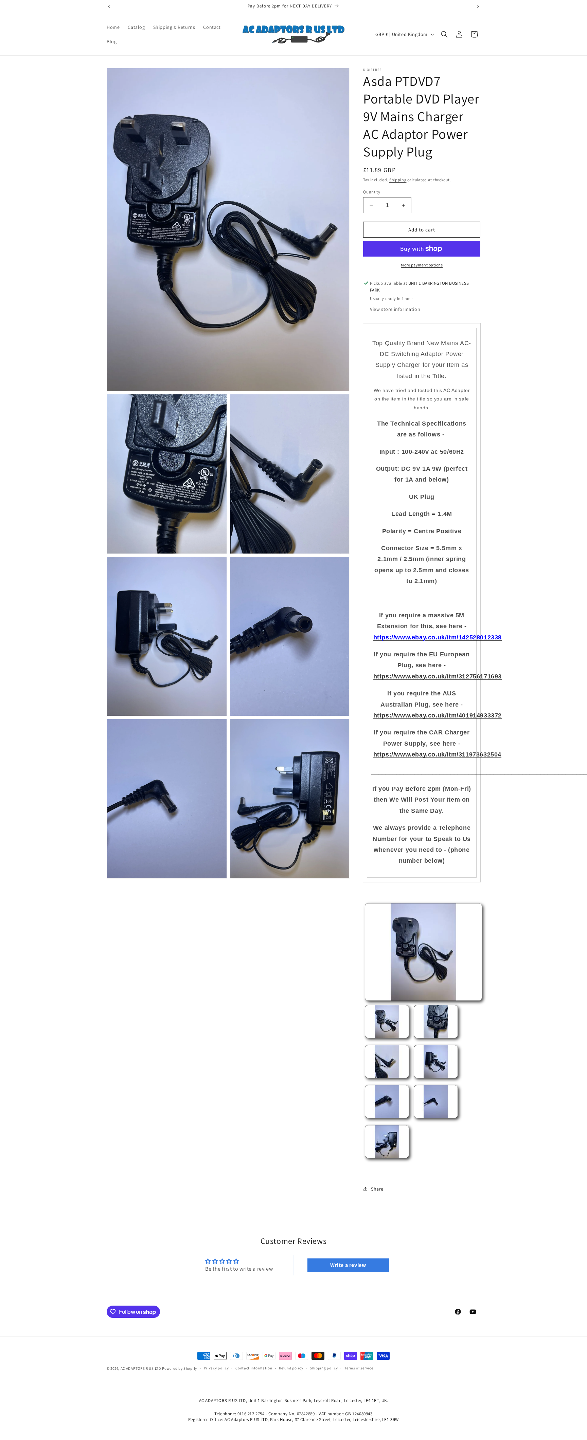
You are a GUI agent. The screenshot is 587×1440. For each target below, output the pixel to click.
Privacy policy (216, 1368)
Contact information (253, 1368)
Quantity (371, 192)
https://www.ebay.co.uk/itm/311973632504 (437, 754)
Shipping (398, 179)
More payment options (422, 264)
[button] (444, 34)
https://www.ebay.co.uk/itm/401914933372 (437, 715)
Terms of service (358, 1368)
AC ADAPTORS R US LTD (141, 1368)
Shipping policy (324, 1368)
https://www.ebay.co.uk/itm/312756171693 (437, 676)
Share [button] (377, 1189)
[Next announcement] (477, 6)
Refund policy (291, 1368)
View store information (395, 309)
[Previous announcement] (109, 6)
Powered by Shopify (179, 1368)
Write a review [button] (348, 1265)
